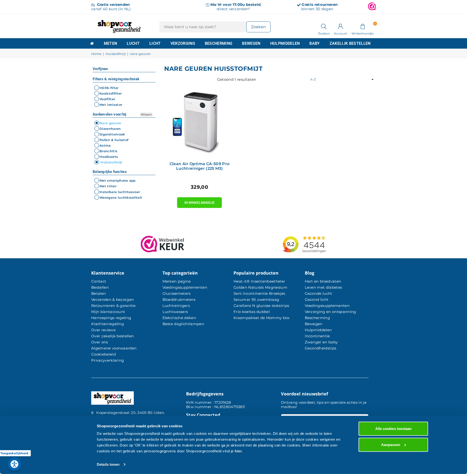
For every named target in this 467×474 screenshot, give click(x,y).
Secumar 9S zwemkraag (256, 299)
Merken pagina (176, 281)
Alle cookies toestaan (393, 429)
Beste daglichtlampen (183, 324)
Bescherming (219, 43)
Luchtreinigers (176, 305)
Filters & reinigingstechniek (116, 79)
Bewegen (251, 43)
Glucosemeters (176, 293)
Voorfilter (107, 99)
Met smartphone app (117, 180)
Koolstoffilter (110, 93)
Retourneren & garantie (113, 305)
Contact (98, 281)
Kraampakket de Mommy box (262, 317)
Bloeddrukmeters (179, 299)
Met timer (108, 186)
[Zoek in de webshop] (324, 26)
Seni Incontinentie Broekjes (259, 293)
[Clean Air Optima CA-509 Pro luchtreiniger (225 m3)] (199, 123)
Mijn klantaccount (108, 311)
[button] (362, 26)
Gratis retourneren (320, 4)
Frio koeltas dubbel (252, 311)
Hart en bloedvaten (323, 281)
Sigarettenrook (112, 134)
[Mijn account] (340, 26)
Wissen (146, 114)
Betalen (98, 293)
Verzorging (183, 43)
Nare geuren (110, 123)
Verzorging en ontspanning (330, 311)
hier (238, 451)
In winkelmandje (199, 201)
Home (96, 54)
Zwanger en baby (321, 342)
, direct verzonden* (235, 6)
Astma (105, 145)
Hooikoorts (108, 157)
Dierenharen (110, 129)
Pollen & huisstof (113, 140)
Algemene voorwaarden (113, 348)
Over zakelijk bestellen (112, 336)
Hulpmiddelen (285, 43)
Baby (314, 43)
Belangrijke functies (110, 172)
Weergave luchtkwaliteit (120, 197)
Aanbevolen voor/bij (109, 114)
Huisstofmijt (116, 54)
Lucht (133, 43)
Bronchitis (108, 151)
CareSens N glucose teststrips (261, 305)
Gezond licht (317, 299)
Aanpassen (390, 444)
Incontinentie (317, 336)
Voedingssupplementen (184, 287)
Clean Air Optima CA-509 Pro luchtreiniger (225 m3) (200, 166)
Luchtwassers (175, 311)
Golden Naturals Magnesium (260, 287)
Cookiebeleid (103, 354)
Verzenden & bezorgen (112, 299)
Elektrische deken (179, 317)
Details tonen (108, 464)
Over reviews (103, 330)
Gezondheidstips (320, 348)
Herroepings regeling (111, 317)
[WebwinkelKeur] (372, 6)
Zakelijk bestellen (350, 43)
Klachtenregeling (107, 324)
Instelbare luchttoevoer (119, 192)
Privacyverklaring (107, 360)
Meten (110, 43)
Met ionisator (110, 105)
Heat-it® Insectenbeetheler (259, 281)
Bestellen (100, 287)
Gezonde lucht (318, 293)
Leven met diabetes (323, 287)
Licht (155, 43)
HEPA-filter (109, 88)
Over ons (99, 342)
